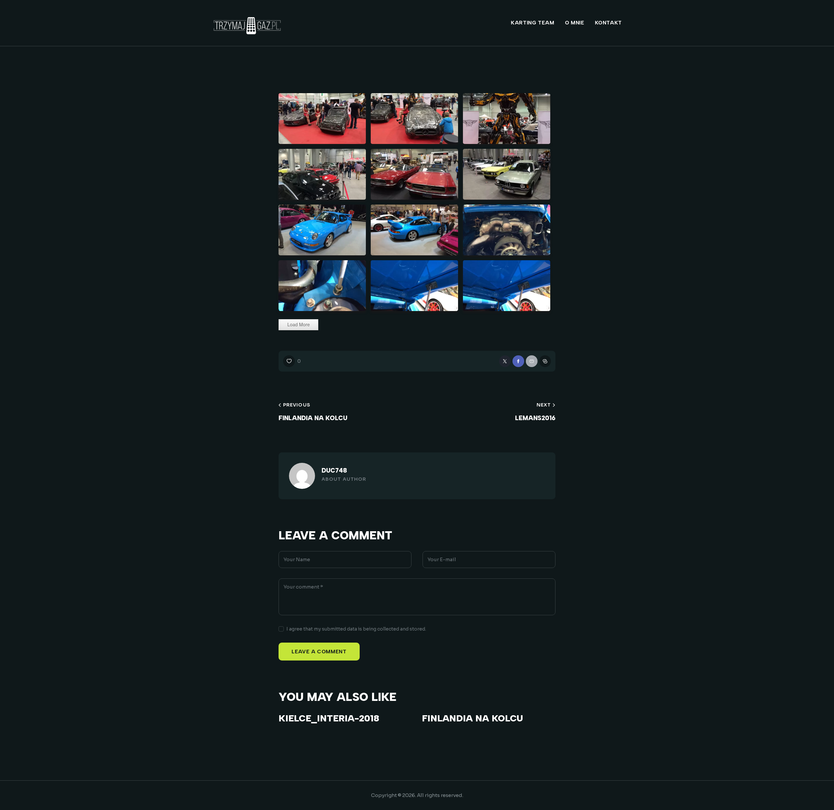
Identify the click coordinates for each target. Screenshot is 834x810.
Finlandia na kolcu (472, 718)
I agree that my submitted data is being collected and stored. (356, 629)
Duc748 (334, 470)
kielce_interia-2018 (329, 718)
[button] (292, 361)
